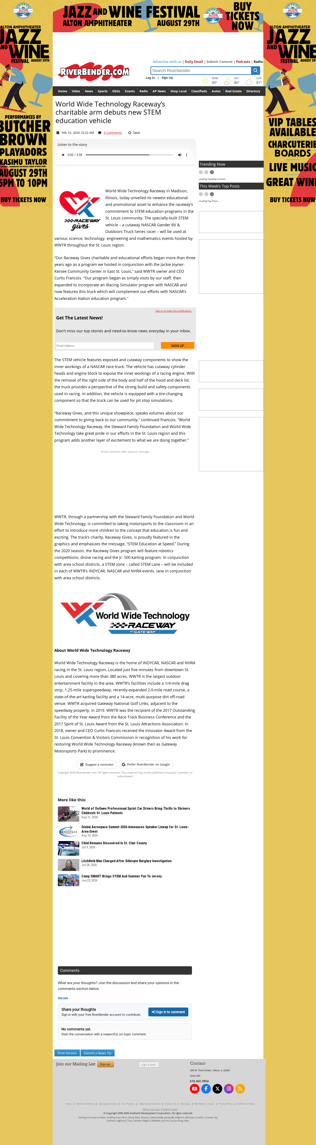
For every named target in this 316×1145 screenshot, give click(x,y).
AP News (159, 91)
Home (62, 91)
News (89, 91)
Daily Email (194, 61)
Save (136, 132)
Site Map (185, 1103)
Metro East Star (151, 1109)
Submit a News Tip (97, 1053)
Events (130, 91)
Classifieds (199, 91)
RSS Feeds (199, 1103)
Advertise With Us (85, 1103)
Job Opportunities (108, 1103)
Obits (116, 91)
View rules (63, 998)
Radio (258, 61)
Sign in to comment (170, 1012)
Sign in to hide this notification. (173, 311)
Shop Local (178, 91)
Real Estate (233, 91)
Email (153, 1064)
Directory (253, 91)
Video (76, 91)
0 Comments (113, 133)
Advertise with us (167, 61)
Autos (216, 91)
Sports (102, 91)
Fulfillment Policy (246, 1103)
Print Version (67, 1053)
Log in (150, 78)
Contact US (170, 1103)
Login (144, 1064)
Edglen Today (170, 1109)
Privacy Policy (226, 1103)
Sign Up (167, 78)
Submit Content (220, 61)
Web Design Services (150, 1103)
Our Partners (128, 1103)
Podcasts (243, 61)
